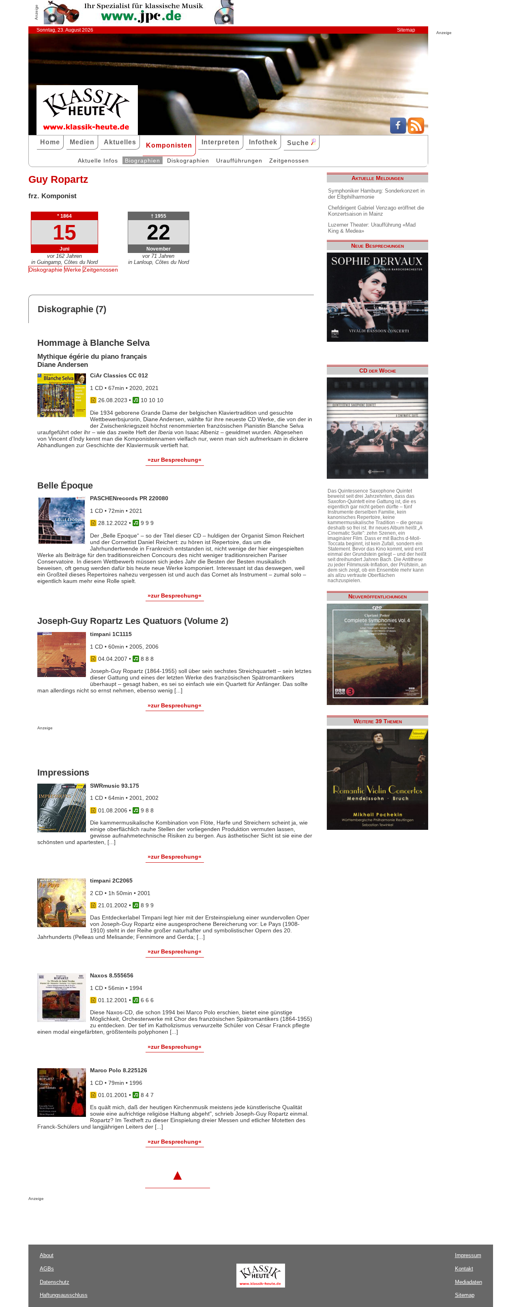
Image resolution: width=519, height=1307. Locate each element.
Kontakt (464, 1269)
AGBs (47, 1269)
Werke (72, 269)
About (47, 1255)
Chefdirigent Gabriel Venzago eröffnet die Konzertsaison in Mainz (376, 211)
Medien (82, 142)
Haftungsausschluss (64, 1295)
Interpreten (221, 142)
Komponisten (169, 145)
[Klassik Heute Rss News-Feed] (416, 132)
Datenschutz (54, 1282)
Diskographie (45, 269)
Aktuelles (120, 142)
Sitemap (406, 30)
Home (50, 142)
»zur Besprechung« (175, 459)
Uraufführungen (239, 160)
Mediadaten (468, 1282)
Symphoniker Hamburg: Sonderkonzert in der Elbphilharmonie (376, 194)
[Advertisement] (132, 746)
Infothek (263, 142)
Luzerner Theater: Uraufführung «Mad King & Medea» (372, 228)
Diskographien (188, 160)
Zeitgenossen (289, 160)
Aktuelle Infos (98, 160)
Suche (299, 142)
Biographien (142, 160)
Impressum (468, 1255)
